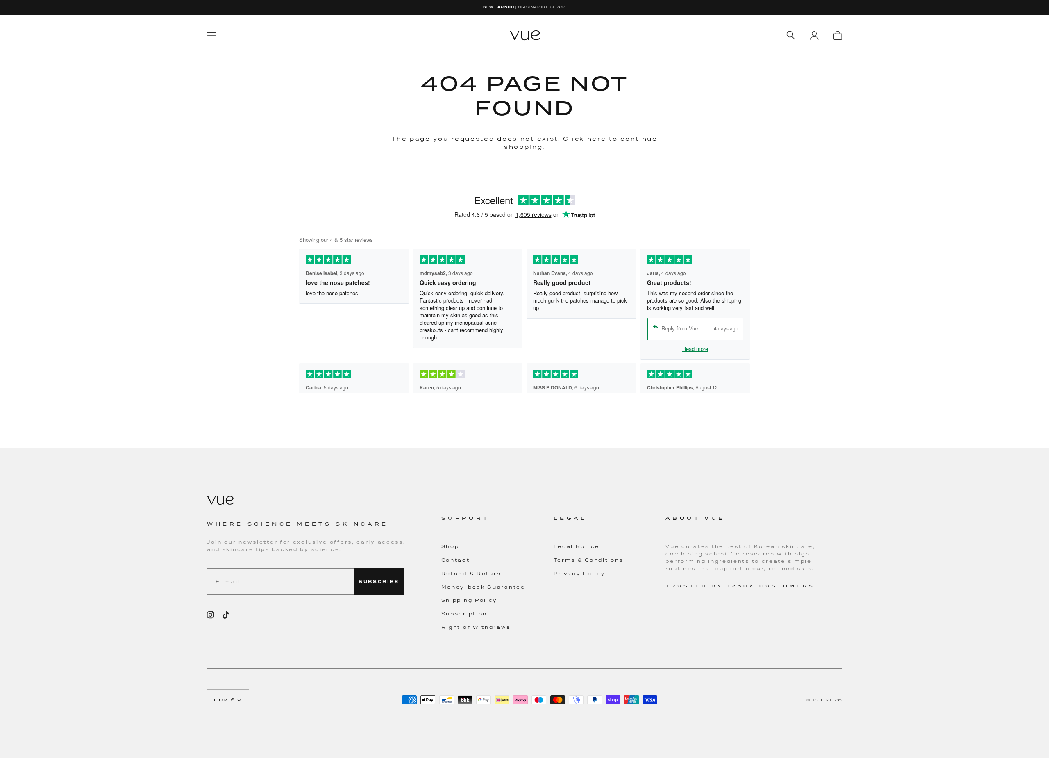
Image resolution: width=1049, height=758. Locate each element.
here (596, 138)
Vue (819, 700)
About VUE (695, 517)
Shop (450, 546)
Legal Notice (576, 546)
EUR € (225, 700)
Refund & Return (471, 573)
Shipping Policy (469, 600)
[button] (497, 523)
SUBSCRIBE (379, 581)
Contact (455, 560)
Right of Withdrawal (477, 627)
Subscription (464, 614)
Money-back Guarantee (483, 587)
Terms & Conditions (589, 560)
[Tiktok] (226, 615)
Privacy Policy (579, 573)
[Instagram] (210, 615)
